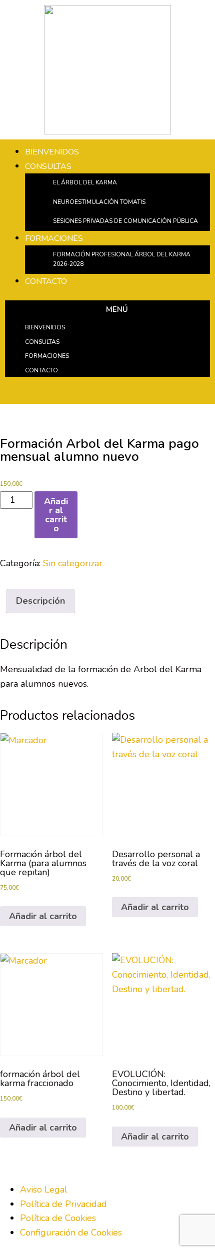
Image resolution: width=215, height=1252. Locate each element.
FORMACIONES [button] (47, 356)
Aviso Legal (44, 1190)
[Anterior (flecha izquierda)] (17, 626)
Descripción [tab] (40, 601)
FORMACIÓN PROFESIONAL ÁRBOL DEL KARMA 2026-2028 (121, 259)
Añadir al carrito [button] (43, 916)
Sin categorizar (72, 563)
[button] (107, 309)
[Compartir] (160, 11)
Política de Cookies (58, 1218)
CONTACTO (46, 281)
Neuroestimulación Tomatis (99, 202)
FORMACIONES (54, 238)
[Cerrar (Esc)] (182, 11)
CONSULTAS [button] (42, 342)
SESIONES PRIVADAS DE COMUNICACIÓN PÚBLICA (125, 221)
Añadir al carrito (56, 514)
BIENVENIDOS (52, 151)
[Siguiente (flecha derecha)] (197, 626)
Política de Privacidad (63, 1204)
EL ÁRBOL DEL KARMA (85, 182)
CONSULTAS (48, 166)
